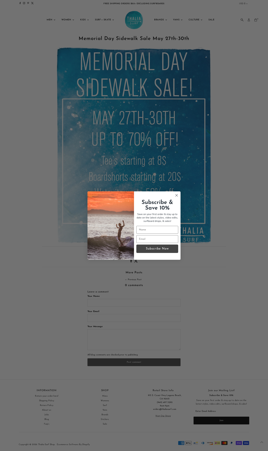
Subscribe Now (157, 248)
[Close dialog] (176, 195)
